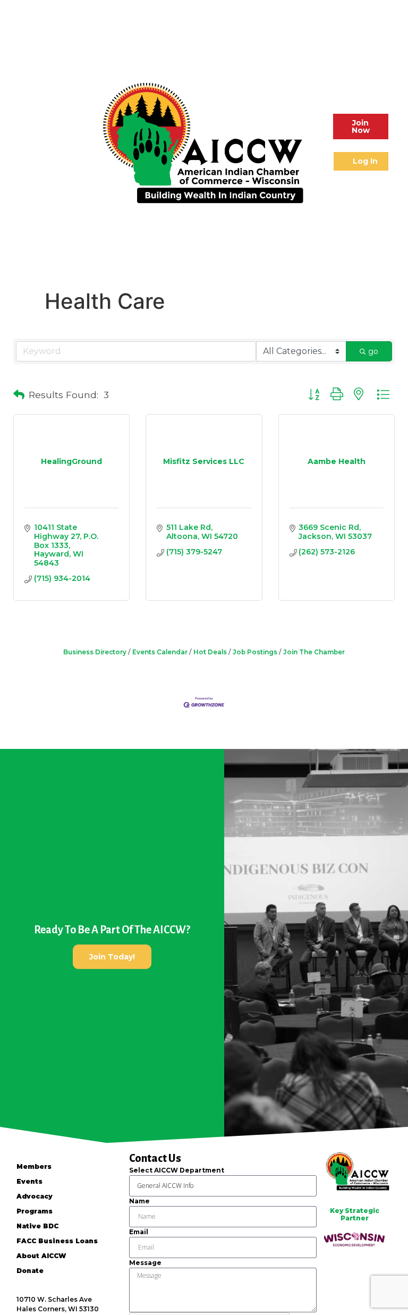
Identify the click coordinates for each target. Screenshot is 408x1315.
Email (138, 1232)
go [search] (373, 351)
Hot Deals (210, 652)
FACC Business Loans (57, 1241)
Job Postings (255, 652)
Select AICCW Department (176, 1170)
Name (139, 1201)
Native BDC (37, 1226)
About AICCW (41, 1256)
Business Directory (94, 652)
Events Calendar (160, 652)
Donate (30, 1271)
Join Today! (112, 957)
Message (145, 1263)
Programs (34, 1211)
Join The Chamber (314, 652)
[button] (19, 142)
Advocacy (34, 1196)
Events (29, 1181)
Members (34, 1166)
